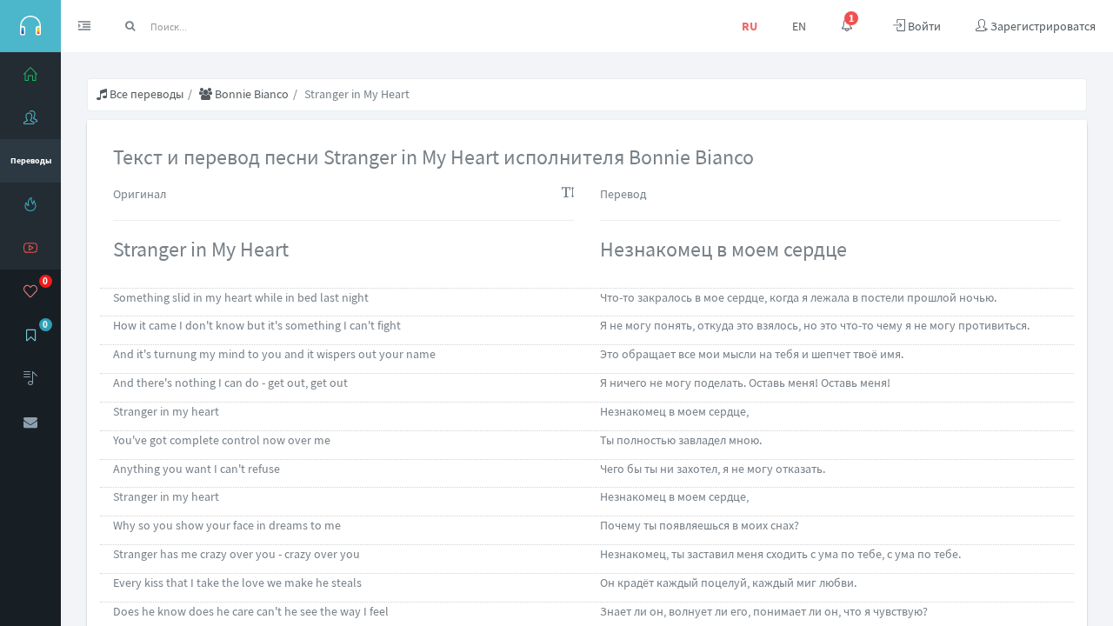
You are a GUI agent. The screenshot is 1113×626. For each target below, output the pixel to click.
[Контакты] (30, 421)
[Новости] (30, 204)
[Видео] (30, 248)
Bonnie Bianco (250, 94)
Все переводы (145, 94)
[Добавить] (30, 378)
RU (749, 26)
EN (799, 26)
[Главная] (30, 74)
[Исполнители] (30, 117)
